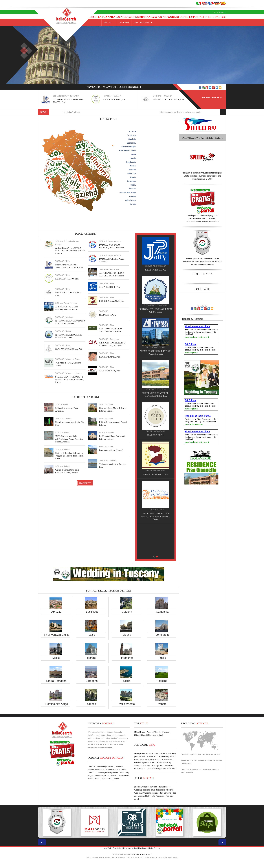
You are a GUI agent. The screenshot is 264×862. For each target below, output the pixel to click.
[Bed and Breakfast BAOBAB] (151, 290)
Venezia (157, 732)
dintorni (67, 449)
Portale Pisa (140, 756)
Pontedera (114, 269)
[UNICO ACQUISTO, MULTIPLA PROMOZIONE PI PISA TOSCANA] (132, 822)
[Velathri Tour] (151, 452)
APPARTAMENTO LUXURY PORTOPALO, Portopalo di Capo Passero (70, 251)
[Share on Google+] (206, 87)
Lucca (68, 331)
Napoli (144, 735)
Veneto (162, 703)
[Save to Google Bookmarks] (203, 87)
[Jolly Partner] (151, 531)
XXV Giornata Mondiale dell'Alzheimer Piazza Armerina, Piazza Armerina (69, 439)
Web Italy (138, 793)
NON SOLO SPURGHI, (151, 511)
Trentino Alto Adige (56, 703)
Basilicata (92, 611)
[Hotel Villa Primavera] (151, 332)
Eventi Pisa (171, 753)
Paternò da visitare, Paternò (111, 450)
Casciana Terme (73, 359)
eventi (65, 405)
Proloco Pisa (159, 753)
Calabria (127, 611)
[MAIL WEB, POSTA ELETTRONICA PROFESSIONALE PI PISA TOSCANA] (57, 822)
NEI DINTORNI (142, 22)
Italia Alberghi (167, 790)
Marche (91, 657)
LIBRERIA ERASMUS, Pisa (111, 301)
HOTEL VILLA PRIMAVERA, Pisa (151, 351)
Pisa (68, 261)
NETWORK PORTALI (142, 854)
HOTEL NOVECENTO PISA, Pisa (151, 390)
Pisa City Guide (146, 753)
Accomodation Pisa (142, 766)
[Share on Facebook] (200, 87)
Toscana (162, 680)
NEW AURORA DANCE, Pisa (68, 349)
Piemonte (127, 657)
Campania (162, 611)
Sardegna (92, 680)
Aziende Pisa (152, 756)
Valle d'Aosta (127, 703)
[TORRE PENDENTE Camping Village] (151, 410)
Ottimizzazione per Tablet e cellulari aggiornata (144, 112)
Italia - (109, 22)
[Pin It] (213, 87)
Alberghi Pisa (149, 763)
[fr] (211, 3)
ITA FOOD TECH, (107, 315)
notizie (66, 433)
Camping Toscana (150, 793)
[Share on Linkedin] (210, 87)
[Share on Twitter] (217, 87)
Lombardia (162, 634)
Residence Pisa (163, 763)
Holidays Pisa (157, 766)
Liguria (127, 634)
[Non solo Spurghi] (151, 492)
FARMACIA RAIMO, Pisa (65, 99)
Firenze (150, 732)
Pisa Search (155, 759)
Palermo (165, 732)
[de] (217, 3)
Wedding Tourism (141, 790)
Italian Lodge (164, 787)
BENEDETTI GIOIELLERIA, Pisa (119, 99)
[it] (199, 3)
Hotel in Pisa (166, 759)
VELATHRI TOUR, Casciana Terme (151, 472)
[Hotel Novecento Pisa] (151, 371)
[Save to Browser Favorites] (220, 87)
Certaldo (69, 317)
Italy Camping (165, 793)
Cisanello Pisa (153, 769)
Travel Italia (155, 790)
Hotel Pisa (138, 763)
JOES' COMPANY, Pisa (109, 371)
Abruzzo (56, 611)
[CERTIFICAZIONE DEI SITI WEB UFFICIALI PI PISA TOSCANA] (207, 822)
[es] (223, 3)
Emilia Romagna (56, 680)
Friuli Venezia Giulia (56, 634)
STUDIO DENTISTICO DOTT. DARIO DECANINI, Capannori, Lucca (69, 380)
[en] (205, 3)
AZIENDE (124, 22)
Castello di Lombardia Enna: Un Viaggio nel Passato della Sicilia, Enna (69, 456)
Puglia (162, 657)
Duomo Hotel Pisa (167, 769)
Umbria (91, 703)
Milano (137, 735)
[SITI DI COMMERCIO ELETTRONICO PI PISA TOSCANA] (169, 822)
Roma (142, 732)
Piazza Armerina (70, 303)
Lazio (91, 634)
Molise (56, 657)
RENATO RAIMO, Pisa (109, 357)
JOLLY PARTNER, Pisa (109, 287)
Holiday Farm (151, 787)
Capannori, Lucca (73, 373)
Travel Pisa (144, 759)
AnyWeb (107, 848)
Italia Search (219, 12)
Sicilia (126, 680)
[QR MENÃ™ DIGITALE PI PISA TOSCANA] (94, 822)
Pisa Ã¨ (142, 769)
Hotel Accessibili (158, 796)
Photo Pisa (163, 756)
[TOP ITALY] (151, 254)
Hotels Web (140, 787)
